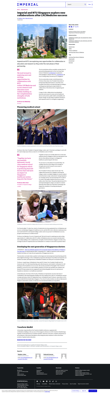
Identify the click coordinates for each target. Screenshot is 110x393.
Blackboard (19, 370)
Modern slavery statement (54, 383)
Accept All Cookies (92, 390)
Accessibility (44, 383)
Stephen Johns (21, 18)
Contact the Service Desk (22, 371)
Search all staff (59, 374)
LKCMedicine (52, 73)
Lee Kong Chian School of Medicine (76, 52)
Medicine (38, 371)
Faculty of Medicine (73, 50)
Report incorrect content (83, 383)
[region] (55, 391)
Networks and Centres (60, 371)
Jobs (18, 372)
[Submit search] (85, 4)
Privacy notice (65, 383)
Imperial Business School (42, 374)
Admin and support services (62, 370)
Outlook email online (21, 375)
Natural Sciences (40, 372)
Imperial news (24, 9)
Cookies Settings (75, 390)
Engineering (39, 370)
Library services (20, 374)
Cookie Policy (47, 391)
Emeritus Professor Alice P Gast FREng (77, 31)
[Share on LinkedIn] (71, 26)
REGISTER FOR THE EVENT (24, 340)
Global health (71, 59)
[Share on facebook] (69, 26)
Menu (90, 4)
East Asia (71, 62)
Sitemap (38, 383)
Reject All (84, 390)
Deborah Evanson (29, 18)
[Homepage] (41, 4)
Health (70, 48)
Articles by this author (22, 359)
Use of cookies (73, 383)
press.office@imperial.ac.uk (26, 357)
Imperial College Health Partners (82, 372)
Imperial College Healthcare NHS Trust (83, 374)
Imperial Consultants (79, 375)
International (71, 60)
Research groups (59, 372)
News (18, 9)
